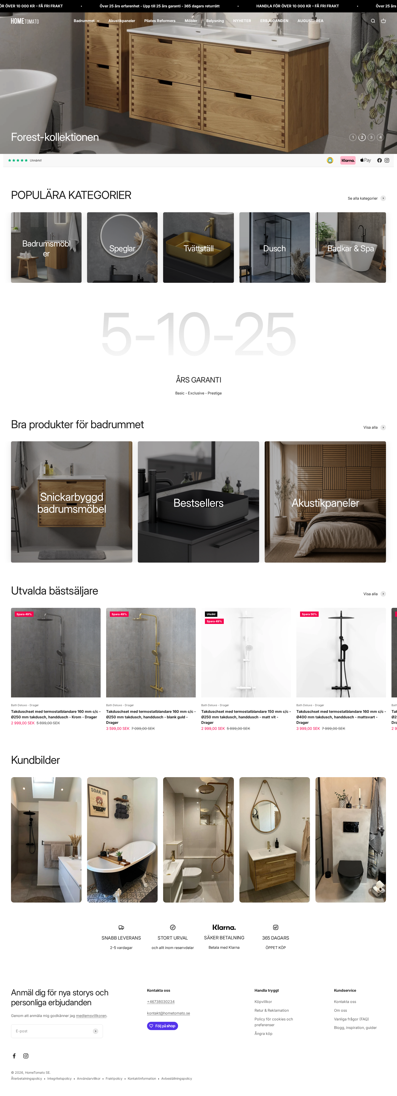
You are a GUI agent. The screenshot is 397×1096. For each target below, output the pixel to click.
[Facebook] (379, 160)
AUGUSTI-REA (310, 20)
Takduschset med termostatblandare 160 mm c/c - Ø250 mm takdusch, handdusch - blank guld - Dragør (151, 717)
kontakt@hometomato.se (168, 1013)
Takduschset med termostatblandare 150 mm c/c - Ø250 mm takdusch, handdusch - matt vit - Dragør (246, 717)
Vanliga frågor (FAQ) (351, 1019)
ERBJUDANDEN (274, 20)
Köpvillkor (263, 1001)
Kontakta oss (345, 1001)
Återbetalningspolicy (26, 1078)
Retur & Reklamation (272, 1010)
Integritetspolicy (59, 1078)
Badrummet (84, 20)
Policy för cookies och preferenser (274, 1022)
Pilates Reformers (160, 20)
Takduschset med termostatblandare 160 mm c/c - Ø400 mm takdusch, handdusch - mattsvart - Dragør (341, 717)
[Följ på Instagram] (26, 1056)
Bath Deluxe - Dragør (25, 705)
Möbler (191, 20)
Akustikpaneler (121, 20)
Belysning (215, 20)
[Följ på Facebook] (14, 1056)
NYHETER (242, 20)
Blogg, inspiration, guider (355, 1027)
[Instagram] (387, 160)
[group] (198, 83)
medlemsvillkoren (91, 1015)
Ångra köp (263, 1033)
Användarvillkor (88, 1078)
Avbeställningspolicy (176, 1078)
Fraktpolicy (114, 1078)
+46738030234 (161, 1001)
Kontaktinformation (142, 1078)
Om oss (340, 1010)
